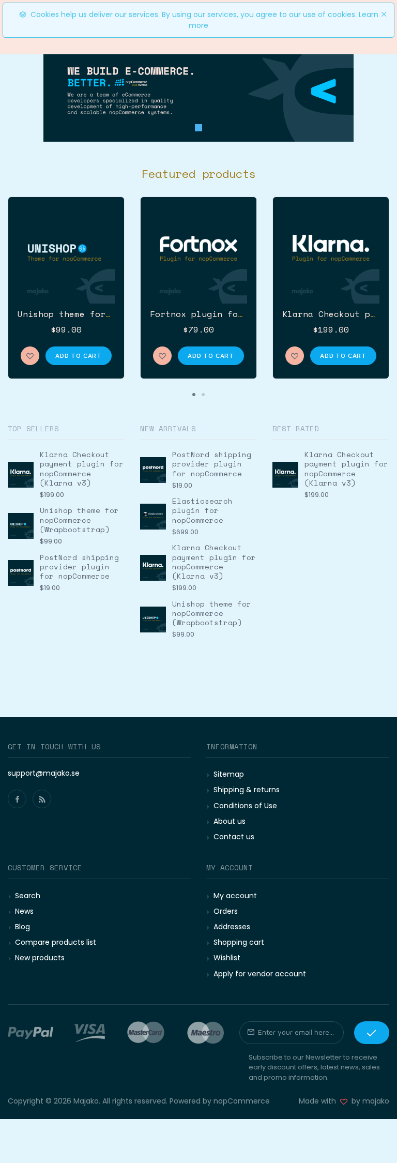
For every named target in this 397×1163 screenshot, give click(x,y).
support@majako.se (44, 773)
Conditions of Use (245, 805)
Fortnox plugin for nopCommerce (227, 314)
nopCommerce (241, 1101)
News (24, 911)
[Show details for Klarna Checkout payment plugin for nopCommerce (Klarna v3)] (330, 255)
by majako (368, 1101)
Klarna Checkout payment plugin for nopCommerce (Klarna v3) (82, 468)
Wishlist (226, 958)
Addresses (231, 927)
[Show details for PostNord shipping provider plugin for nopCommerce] (21, 573)
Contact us (233, 837)
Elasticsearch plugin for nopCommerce (202, 510)
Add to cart (78, 355)
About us (229, 821)
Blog (22, 927)
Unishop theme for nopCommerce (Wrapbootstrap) (79, 519)
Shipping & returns (246, 789)
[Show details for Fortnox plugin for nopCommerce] (198, 255)
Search (27, 895)
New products (40, 958)
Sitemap (228, 774)
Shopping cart (238, 942)
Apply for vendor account (259, 974)
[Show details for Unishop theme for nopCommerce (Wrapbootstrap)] (66, 255)
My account (235, 895)
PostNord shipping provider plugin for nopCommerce (79, 566)
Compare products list (55, 942)
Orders (225, 911)
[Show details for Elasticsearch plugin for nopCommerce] (153, 517)
